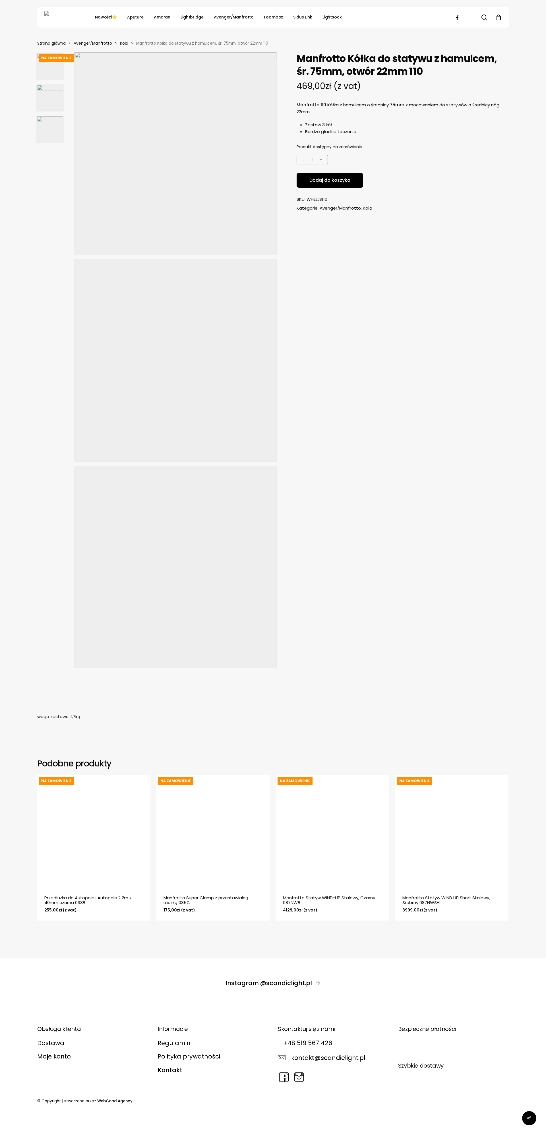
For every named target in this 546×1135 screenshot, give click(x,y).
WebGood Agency (115, 1101)
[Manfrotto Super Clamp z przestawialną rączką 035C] (213, 831)
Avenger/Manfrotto (93, 43)
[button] (273, 983)
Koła (124, 43)
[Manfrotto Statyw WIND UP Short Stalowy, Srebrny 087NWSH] (451, 831)
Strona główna (51, 43)
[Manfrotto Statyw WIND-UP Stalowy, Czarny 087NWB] (332, 831)
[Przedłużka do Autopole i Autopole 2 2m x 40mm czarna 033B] (93, 831)
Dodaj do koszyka (329, 180)
